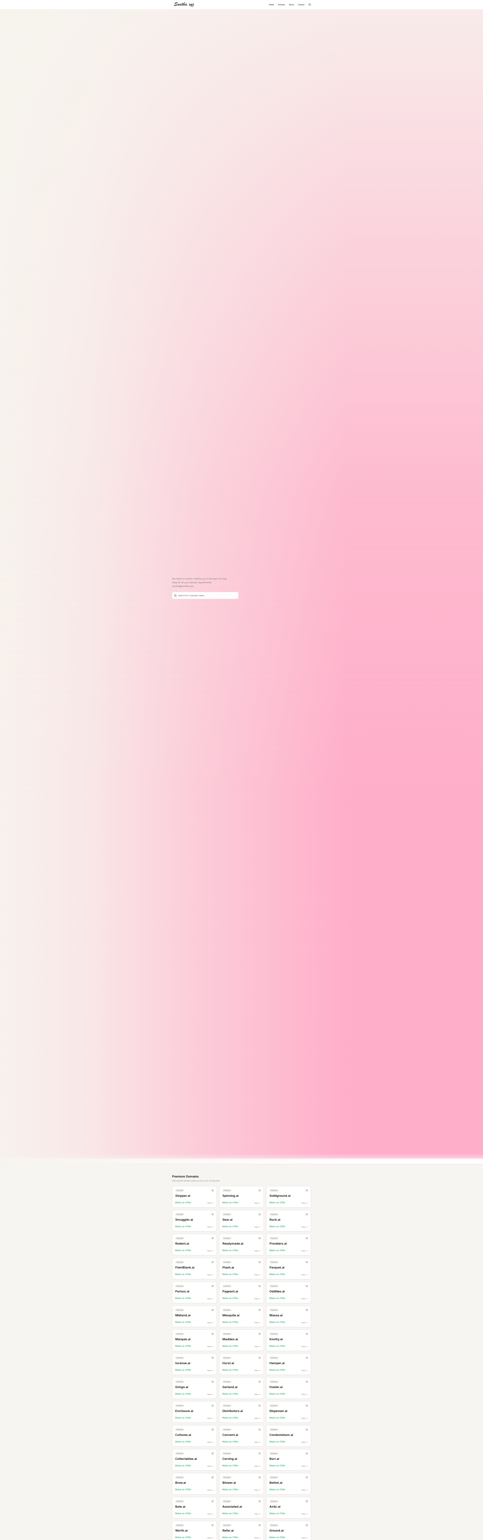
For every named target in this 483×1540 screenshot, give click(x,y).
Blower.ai (229, 1482)
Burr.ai (274, 1459)
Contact (301, 5)
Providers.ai (278, 1243)
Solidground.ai (279, 1196)
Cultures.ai (183, 1435)
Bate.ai (180, 1506)
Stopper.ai (182, 1196)
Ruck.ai (274, 1219)
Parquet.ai (276, 1267)
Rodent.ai (182, 1243)
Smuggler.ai (184, 1219)
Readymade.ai (232, 1243)
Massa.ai (276, 1315)
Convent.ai (230, 1435)
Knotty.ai (276, 1339)
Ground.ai (276, 1530)
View (209, 1203)
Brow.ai (180, 1482)
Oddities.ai (277, 1291)
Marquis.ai (182, 1339)
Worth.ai (181, 1530)
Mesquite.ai (230, 1315)
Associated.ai (232, 1506)
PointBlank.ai (184, 1267)
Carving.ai (229, 1459)
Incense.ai (182, 1363)
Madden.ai (230, 1339)
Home (271, 5)
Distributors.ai (232, 1411)
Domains (281, 5)
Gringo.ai (181, 1387)
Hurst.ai (228, 1363)
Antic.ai (274, 1506)
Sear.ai (227, 1219)
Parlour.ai (182, 1291)
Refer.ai (228, 1530)
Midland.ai (182, 1315)
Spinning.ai (230, 1196)
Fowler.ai (276, 1387)
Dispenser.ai (278, 1411)
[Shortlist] (309, 4)
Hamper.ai (277, 1363)
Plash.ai (228, 1267)
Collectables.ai (186, 1459)
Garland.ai (229, 1387)
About (291, 5)
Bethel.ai (275, 1482)
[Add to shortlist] (213, 1190)
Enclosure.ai (184, 1411)
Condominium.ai (281, 1435)
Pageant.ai (230, 1291)
